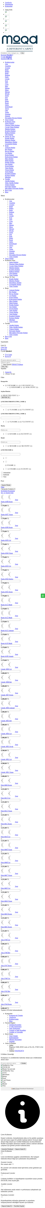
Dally (7, 77)
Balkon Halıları (10, 133)
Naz (6, 97)
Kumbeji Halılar (10, 173)
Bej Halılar (8, 149)
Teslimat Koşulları (15, 1025)
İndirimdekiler (14, 1038)
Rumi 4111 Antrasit (7, 630)
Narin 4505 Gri (6, 540)
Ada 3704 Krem (6, 1004)
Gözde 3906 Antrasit (8, 708)
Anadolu (8, 66)
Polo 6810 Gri (5, 837)
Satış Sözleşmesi (14, 1028)
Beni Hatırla (7, 364)
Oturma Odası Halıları (12, 125)
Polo (6, 99)
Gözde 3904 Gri (6, 733)
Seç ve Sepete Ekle (7, 493)
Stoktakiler (6, 473)
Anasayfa (8, 372)
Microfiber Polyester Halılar (14, 188)
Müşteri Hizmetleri (15, 1039)
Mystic (7, 94)
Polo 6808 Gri (5, 862)
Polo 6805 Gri (5, 888)
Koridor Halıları (10, 131)
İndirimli (6, 475)
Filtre (2, 487)
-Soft (13, 1088)
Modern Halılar (10, 140)
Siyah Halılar (9, 166)
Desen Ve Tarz (10, 136)
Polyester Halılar (10, 186)
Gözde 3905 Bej (6, 721)
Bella (6, 73)
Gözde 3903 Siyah (7, 746)
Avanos (7, 68)
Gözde (7, 79)
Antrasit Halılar (10, 147)
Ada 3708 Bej (5, 953)
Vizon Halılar (9, 170)
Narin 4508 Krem (7, 501)
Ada (6, 64)
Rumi (7, 103)
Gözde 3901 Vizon (7, 772)
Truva (7, 108)
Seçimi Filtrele (6, 485)
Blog (6, 192)
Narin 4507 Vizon (7, 514)
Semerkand (8, 107)
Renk (7, 146)
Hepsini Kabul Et (20, 1149)
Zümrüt (7, 116)
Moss (7, 90)
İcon (6, 81)
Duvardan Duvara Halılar (13, 118)
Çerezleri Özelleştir (7, 1149)
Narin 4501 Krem (7, 592)
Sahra (7, 105)
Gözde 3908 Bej (6, 682)
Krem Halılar (9, 155)
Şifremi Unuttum (17, 364)
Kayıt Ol (4, 349)
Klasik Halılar (9, 138)
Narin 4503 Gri (6, 566)
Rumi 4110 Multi (6, 643)
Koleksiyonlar (9, 62)
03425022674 (19, 1051)
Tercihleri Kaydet (19, 1206)
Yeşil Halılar (9, 172)
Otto (6, 110)
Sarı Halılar (9, 164)
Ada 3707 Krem (6, 965)
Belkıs (7, 71)
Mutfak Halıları (10, 129)
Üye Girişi (8, 354)
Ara (22, 53)
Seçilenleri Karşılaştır (8, 491)
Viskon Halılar (10, 185)
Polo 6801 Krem (6, 927)
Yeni (4, 477)
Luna (6, 84)
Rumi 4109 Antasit (7, 656)
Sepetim (12, 1041)
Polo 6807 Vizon (6, 875)
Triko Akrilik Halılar (12, 183)
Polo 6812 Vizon (6, 811)
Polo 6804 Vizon (6, 901)
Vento (7, 112)
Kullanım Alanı (10, 121)
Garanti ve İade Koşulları (17, 1030)
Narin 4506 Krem (7, 527)
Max (6, 86)
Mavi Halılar (9, 159)
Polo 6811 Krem (6, 824)
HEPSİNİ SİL (6, 397)
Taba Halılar (9, 168)
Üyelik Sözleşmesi (15, 1026)
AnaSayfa (8, 2)
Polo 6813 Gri (5, 798)
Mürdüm (8, 177)
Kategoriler (8, 6)
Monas (7, 88)
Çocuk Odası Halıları (12, 127)
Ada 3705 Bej (5, 991)
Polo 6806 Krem (6, 785)
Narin (7, 95)
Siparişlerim (9, 4)
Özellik (7, 179)
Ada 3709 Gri (5, 940)
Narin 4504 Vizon (7, 553)
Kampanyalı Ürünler (16, 1015)
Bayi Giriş (8, 190)
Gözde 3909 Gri (6, 669)
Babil (7, 70)
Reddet (3, 1143)
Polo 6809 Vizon (6, 849)
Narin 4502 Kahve (7, 579)
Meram (7, 92)
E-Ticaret (17, 1088)
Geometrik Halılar (11, 144)
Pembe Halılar (9, 162)
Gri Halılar (8, 153)
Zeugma (7, 114)
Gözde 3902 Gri (6, 759)
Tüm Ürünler (13, 257)
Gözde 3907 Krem (7, 695)
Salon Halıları (9, 123)
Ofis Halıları (9, 134)
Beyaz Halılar (9, 151)
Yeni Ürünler (9, 120)
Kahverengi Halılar (11, 157)
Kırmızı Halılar (10, 175)
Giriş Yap (4, 347)
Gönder (23, 1063)
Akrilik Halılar (10, 181)
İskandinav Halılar (11, 142)
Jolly (6, 83)
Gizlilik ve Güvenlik (16, 1032)
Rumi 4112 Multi (6, 617)
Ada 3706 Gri (5, 978)
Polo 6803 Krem (6, 914)
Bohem (7, 75)
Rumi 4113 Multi (6, 605)
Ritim (7, 101)
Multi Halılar (9, 160)
